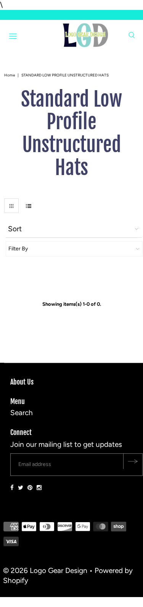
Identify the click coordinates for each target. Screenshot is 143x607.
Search (21, 412)
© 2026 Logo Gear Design (45, 570)
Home (9, 75)
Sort (15, 228)
